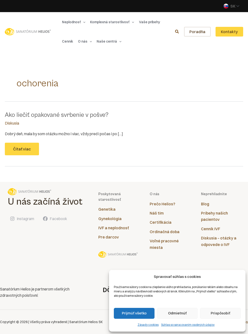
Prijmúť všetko (134, 313)
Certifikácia (160, 222)
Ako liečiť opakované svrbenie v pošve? (56, 115)
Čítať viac (23, 150)
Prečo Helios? (162, 203)
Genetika (107, 209)
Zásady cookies (148, 325)
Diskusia (12, 123)
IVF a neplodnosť (113, 227)
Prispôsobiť (220, 313)
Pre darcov (108, 237)
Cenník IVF (210, 228)
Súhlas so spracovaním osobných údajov (188, 325)
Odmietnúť (177, 313)
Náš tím (157, 213)
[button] (83, 22)
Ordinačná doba (164, 231)
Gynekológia (110, 218)
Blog (205, 203)
